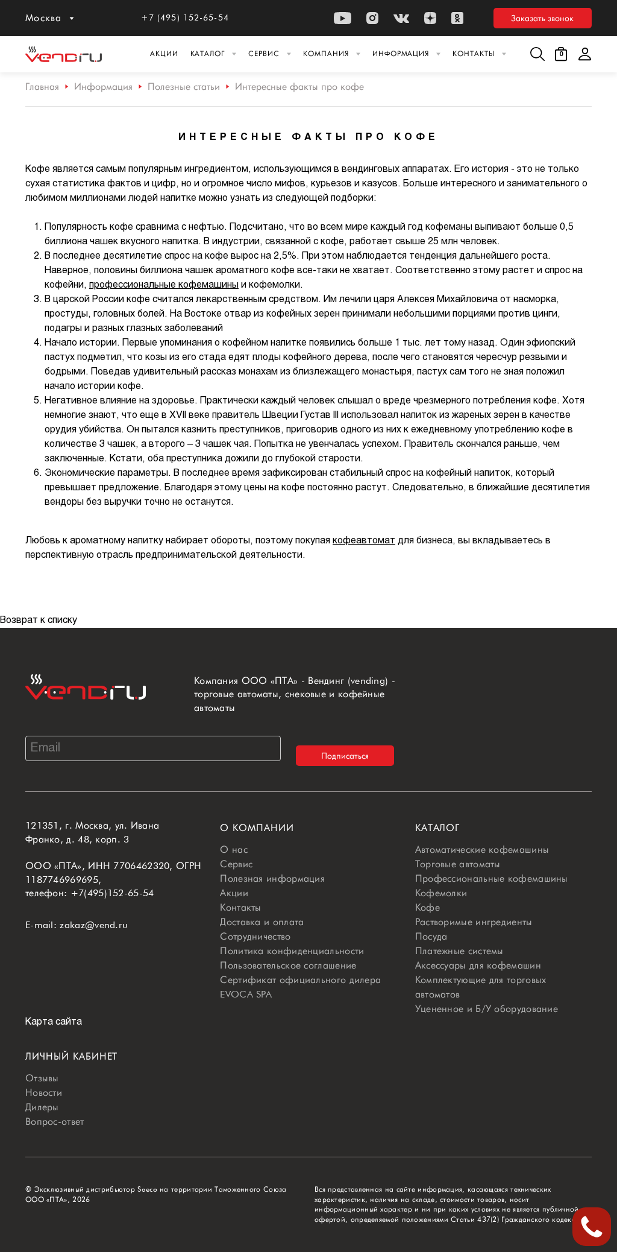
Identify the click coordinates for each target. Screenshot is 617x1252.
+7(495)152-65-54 (112, 893)
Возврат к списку (38, 620)
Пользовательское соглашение (288, 965)
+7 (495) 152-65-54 (185, 17)
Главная (42, 86)
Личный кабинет (71, 1056)
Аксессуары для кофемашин (478, 965)
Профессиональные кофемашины (491, 878)
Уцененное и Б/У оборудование (486, 1008)
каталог (437, 827)
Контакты (474, 53)
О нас (234, 849)
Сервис (264, 53)
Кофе (427, 907)
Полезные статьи (184, 86)
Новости (43, 1092)
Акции (164, 53)
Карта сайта (53, 1021)
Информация (401, 53)
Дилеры (42, 1107)
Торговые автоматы (458, 864)
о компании (257, 827)
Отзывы (42, 1078)
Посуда (431, 936)
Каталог (207, 53)
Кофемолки (441, 893)
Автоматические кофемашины (482, 849)
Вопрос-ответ (54, 1121)
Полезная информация (272, 878)
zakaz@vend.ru (94, 925)
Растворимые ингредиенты (474, 922)
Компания (326, 53)
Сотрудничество (255, 936)
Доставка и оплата (262, 922)
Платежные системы (459, 950)
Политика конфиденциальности (292, 950)
